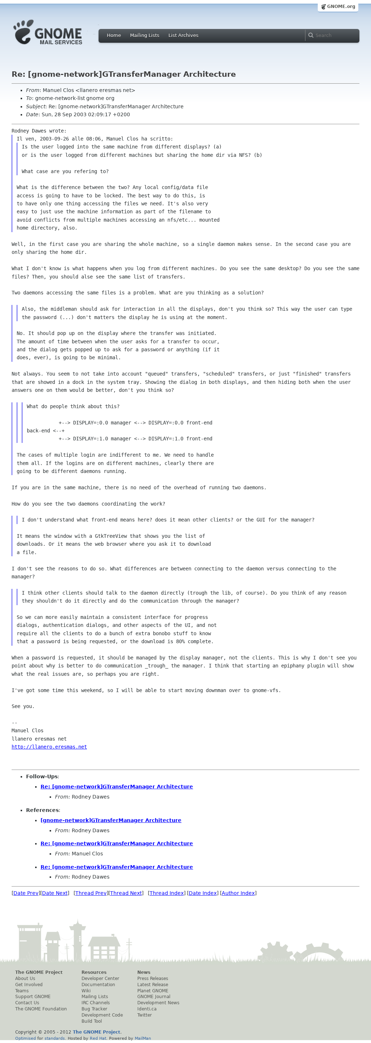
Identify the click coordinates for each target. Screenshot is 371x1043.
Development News (158, 1002)
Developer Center (100, 978)
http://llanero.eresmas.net (49, 747)
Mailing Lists (144, 35)
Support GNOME (33, 996)
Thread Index (167, 893)
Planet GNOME (152, 990)
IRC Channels (96, 1002)
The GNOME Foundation (41, 1008)
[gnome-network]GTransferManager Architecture (111, 820)
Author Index (238, 893)
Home (114, 35)
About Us (25, 978)
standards (55, 1038)
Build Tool (92, 1021)
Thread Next (126, 893)
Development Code (102, 1015)
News (143, 972)
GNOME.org (341, 6)
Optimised (25, 1038)
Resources (94, 972)
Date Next (54, 893)
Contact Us (27, 1002)
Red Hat (98, 1038)
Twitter (144, 1015)
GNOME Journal (153, 996)
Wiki (86, 990)
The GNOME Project (39, 972)
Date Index (203, 893)
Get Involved (29, 984)
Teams (22, 990)
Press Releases (152, 978)
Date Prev (25, 893)
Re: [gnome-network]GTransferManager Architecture (117, 786)
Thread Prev (91, 893)
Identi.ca (147, 1008)
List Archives (183, 35)
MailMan (143, 1038)
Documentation (98, 984)
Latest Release (152, 984)
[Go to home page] (58, 46)
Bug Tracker (94, 1008)
